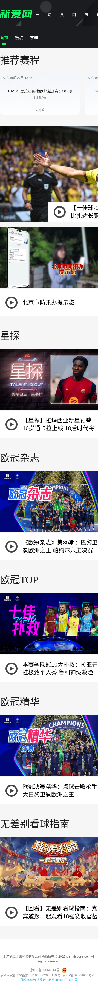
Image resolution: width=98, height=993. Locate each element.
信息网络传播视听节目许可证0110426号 (49, 980)
